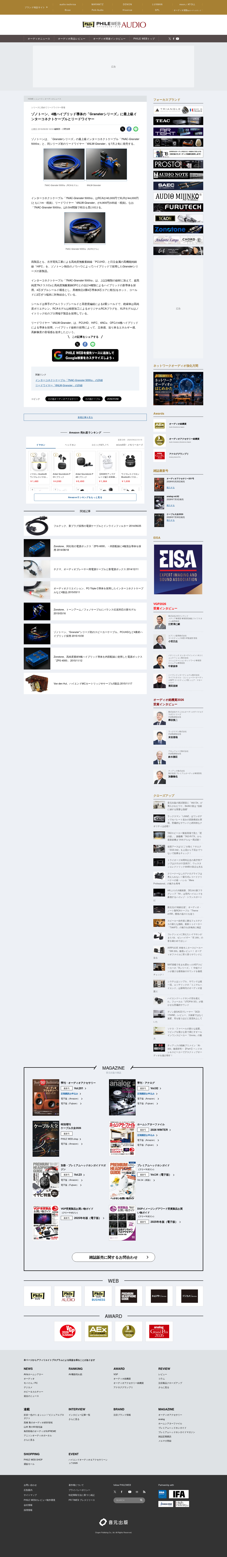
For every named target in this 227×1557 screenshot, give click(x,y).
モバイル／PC (31, 1382)
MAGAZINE (113, 1068)
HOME (30, 98)
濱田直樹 (173, 685)
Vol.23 (78, 1174)
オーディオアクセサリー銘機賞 (129, 1382)
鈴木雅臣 (173, 756)
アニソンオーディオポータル (38, 1435)
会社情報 (28, 1504)
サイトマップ (30, 1494)
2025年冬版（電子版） (87, 1218)
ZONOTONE (113, 398)
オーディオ (29, 1378)
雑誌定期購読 (164, 1436)
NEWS (28, 1368)
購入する (171, 487)
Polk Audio (98, 10)
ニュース (39, 98)
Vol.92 (154, 1088)
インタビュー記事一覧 (79, 1414)
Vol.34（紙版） (144, 1179)
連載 (27, 1409)
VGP (116, 1374)
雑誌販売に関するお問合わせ (113, 1257)
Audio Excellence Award (176, 427)
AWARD (119, 1368)
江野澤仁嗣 (174, 624)
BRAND (119, 1409)
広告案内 (28, 1489)
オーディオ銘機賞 (122, 1378)
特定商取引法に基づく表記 (82, 1494)
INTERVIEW (77, 1409)
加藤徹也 (173, 776)
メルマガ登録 (164, 1440)
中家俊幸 (173, 666)
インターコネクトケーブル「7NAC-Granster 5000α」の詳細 (69, 380)
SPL (157, 10)
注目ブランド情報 (122, 1414)
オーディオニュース (53, 98)
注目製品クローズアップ (170, 1382)
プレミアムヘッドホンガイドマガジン (176, 1432)
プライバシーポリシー (79, 1489)
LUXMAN (157, 4)
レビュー (162, 1374)
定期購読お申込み (69, 1093)
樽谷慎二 (173, 719)
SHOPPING (32, 1454)
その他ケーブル (92, 398)
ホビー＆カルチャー (33, 1391)
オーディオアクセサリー (170, 1414)
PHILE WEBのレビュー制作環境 (39, 1499)
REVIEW (164, 1368)
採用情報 (28, 1509)
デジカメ (28, 1387)
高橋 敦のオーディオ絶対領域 (38, 1422)
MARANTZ (98, 4)
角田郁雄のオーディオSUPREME (40, 1431)
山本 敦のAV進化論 (33, 1426)
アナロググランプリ (123, 1387)
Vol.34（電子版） (161, 1174)
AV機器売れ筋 (75, 1374)
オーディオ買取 (187, 10)
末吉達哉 (173, 737)
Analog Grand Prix (175, 457)
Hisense (127, 10)
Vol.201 (78, 1088)
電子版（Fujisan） (70, 1103)
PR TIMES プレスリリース (82, 1499)
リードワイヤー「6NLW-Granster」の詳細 (58, 385)
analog (161, 1419)
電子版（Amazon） (70, 1098)
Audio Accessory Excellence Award (180, 442)
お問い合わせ (30, 1484)
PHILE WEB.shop (69, 1138)
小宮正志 (173, 641)
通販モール (29, 1463)
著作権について (76, 1484)
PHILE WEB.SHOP (33, 1459)
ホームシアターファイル (170, 1423)
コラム (161, 1378)
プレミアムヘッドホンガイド (172, 1427)
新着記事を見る (85, 417)
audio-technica (68, 4)
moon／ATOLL (187, 4)
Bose (68, 10)
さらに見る (163, 1387)
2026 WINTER (159, 1130)
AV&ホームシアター (33, 1374)
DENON (127, 4)
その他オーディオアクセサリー (63, 398)
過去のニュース (31, 1395)
